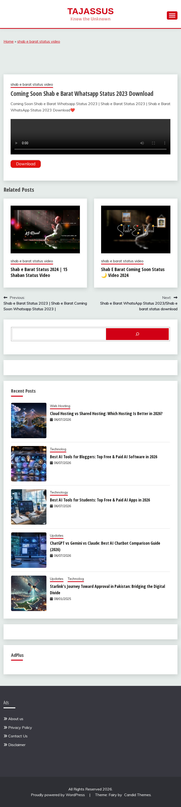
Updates (56, 535)
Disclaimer (16, 744)
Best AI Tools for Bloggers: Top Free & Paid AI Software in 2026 (103, 456)
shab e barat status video (38, 41)
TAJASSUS (90, 11)
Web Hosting (60, 406)
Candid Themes (137, 794)
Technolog (58, 449)
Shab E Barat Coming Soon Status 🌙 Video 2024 (133, 272)
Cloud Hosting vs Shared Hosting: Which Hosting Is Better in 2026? (106, 413)
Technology (59, 492)
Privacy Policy (20, 727)
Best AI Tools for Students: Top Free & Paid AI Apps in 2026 (100, 500)
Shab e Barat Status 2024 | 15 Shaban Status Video (39, 272)
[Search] (137, 334)
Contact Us (18, 736)
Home (9, 41)
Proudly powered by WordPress (58, 794)
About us (15, 718)
